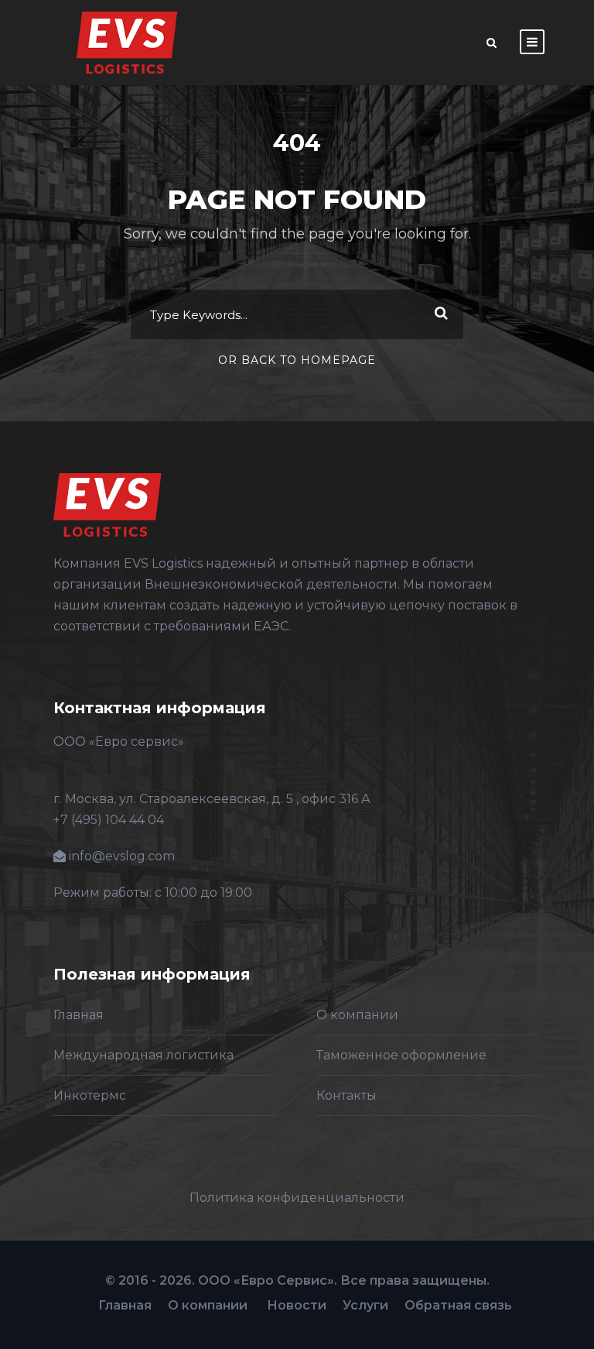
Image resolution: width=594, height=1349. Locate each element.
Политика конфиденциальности (297, 1197)
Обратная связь (458, 1305)
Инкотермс (89, 1095)
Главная (78, 1014)
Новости (296, 1305)
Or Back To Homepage (297, 360)
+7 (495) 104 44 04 (108, 819)
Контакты (346, 1095)
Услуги (365, 1305)
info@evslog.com (122, 856)
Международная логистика (143, 1055)
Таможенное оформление (401, 1055)
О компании (357, 1014)
